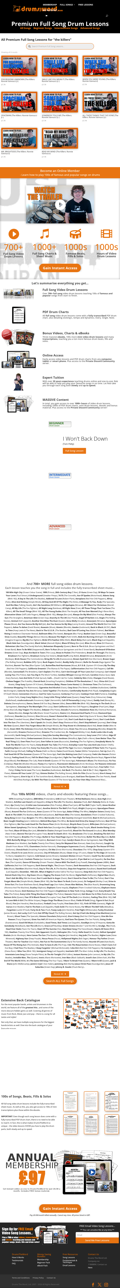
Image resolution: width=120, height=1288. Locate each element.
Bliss (68, 489)
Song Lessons (69, 1257)
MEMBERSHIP (50, 5)
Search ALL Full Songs (60, 981)
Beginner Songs (43, 28)
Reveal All (60, 786)
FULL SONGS (66, 5)
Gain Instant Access (60, 268)
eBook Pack (42, 1265)
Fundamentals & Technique (70, 1261)
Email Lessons (69, 1265)
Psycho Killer (78, 438)
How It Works (18, 1257)
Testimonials (17, 1260)
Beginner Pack (43, 1262)
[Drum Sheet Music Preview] (70, 1110)
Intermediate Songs (66, 28)
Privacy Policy (38, 1278)
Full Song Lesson (74, 450)
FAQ (14, 1263)
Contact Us (51, 1278)
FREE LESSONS (85, 5)
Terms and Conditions (21, 1278)
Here (90, 1267)
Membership (43, 1259)
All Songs (25, 28)
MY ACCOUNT (50, 10)
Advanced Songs (90, 28)
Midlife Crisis (78, 544)
